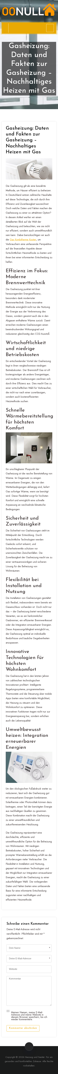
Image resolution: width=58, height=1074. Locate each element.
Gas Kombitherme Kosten (23, 239)
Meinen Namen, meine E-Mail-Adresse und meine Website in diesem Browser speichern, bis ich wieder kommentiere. (29, 1016)
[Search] (3, 27)
